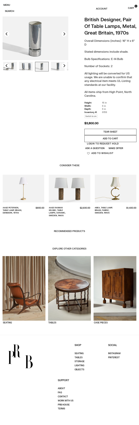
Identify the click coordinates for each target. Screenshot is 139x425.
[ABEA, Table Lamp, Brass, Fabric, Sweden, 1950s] (115, 189)
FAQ (60, 392)
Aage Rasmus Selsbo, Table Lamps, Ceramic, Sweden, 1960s (57, 211)
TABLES (79, 357)
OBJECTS (79, 369)
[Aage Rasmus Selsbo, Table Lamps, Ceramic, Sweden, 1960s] (69, 189)
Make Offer (116, 148)
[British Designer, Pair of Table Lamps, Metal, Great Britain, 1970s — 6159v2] (26, 66)
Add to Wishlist (102, 153)
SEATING (79, 353)
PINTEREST (114, 357)
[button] (127, 8)
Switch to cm (90, 116)
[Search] (9, 11)
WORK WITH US (65, 400)
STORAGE (80, 361)
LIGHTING (79, 365)
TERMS (61, 408)
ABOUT (61, 388)
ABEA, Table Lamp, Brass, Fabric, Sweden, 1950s (104, 210)
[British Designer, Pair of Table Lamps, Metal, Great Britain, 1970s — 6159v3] (41, 66)
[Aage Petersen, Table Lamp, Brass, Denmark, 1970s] (23, 189)
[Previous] (6, 34)
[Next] (64, 34)
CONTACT (63, 396)
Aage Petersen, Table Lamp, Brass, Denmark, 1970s (12, 210)
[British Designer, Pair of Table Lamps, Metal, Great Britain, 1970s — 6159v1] (10, 66)
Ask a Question (95, 148)
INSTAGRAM (114, 353)
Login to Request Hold (103, 143)
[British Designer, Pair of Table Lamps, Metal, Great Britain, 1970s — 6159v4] (58, 66)
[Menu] (6, 4)
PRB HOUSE (64, 404)
